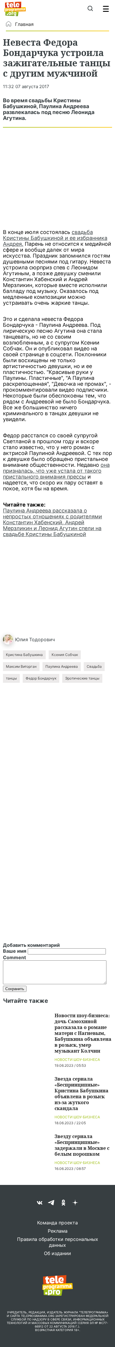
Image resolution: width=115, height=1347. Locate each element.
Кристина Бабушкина (24, 654)
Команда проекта (57, 1223)
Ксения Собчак (65, 654)
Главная (24, 24)
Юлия (21, 639)
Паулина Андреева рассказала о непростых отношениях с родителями (52, 513)
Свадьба (94, 666)
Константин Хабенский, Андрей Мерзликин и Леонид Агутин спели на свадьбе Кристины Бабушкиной (52, 528)
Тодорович (42, 639)
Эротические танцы (82, 678)
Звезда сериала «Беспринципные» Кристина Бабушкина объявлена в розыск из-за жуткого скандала (82, 1093)
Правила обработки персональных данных (57, 1242)
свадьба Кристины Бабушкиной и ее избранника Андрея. (55, 238)
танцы (11, 678)
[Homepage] (15, 9)
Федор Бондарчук (41, 678)
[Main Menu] (106, 9)
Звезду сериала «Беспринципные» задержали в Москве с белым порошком (82, 1145)
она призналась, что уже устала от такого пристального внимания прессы (56, 471)
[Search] (90, 9)
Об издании (57, 1253)
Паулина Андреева (61, 666)
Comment (14, 957)
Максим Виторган (21, 666)
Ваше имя (14, 951)
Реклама (58, 1231)
